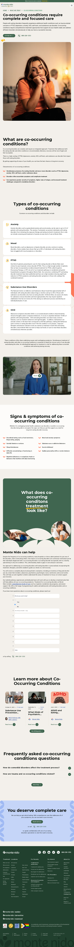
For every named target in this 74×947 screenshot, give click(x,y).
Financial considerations (6, 873)
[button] (71, 5)
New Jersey (25, 865)
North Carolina (25, 870)
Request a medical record (54, 868)
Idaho (12, 877)
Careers (65, 886)
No (18, 606)
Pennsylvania (25, 874)
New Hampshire (15, 896)
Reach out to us (37, 821)
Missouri (13, 889)
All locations (14, 862)
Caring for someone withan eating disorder (37, 885)
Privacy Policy (25, 934)
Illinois (12, 879)
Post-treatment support (53, 862)
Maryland (13, 884)
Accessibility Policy (6, 934)
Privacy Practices (34, 934)
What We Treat (15, 10)
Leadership (66, 870)
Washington (25, 894)
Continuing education (52, 880)
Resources (50, 871)
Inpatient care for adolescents (38, 876)
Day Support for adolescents (37, 871)
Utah (23, 887)
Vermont (24, 889)
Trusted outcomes (66, 867)
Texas (23, 884)
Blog (65, 882)
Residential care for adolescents (38, 874)
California (13, 867)
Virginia (24, 891)
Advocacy (66, 873)
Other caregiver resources (37, 890)
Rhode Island (25, 877)
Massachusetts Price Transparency (67, 891)
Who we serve (6, 865)
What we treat (6, 862)
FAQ (4, 876)
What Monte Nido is (66, 863)
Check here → (45, 1)
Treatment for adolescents (37, 867)
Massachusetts (14, 887)
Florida (12, 872)
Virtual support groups (36, 888)
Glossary (66, 884)
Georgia (13, 874)
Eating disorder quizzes (5, 883)
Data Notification (17, 934)
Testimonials (67, 875)
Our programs (6, 867)
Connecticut (14, 870)
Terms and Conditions (45, 934)
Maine (12, 882)
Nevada (13, 894)
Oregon (24, 872)
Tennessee (24, 882)
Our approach (6, 878)
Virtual (23, 896)
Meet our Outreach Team (53, 882)
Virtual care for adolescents (37, 869)
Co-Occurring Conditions (33, 10)
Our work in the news (66, 878)
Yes (18, 602)
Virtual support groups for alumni (53, 865)
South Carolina (25, 879)
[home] (7, 5)
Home (5, 10)
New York (24, 867)
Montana (13, 891)
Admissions (6, 870)
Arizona (13, 865)
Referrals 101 (51, 878)
